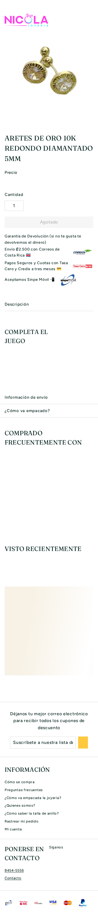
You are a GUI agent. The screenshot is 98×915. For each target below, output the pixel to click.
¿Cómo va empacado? (27, 410)
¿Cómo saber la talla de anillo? (32, 813)
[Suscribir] (83, 743)
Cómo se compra (20, 782)
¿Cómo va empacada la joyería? (33, 798)
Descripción (17, 304)
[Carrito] (89, 20)
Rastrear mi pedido (22, 821)
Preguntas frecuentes (24, 790)
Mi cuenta (13, 829)
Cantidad (14, 194)
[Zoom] (93, 116)
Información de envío (26, 397)
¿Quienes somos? (20, 805)
